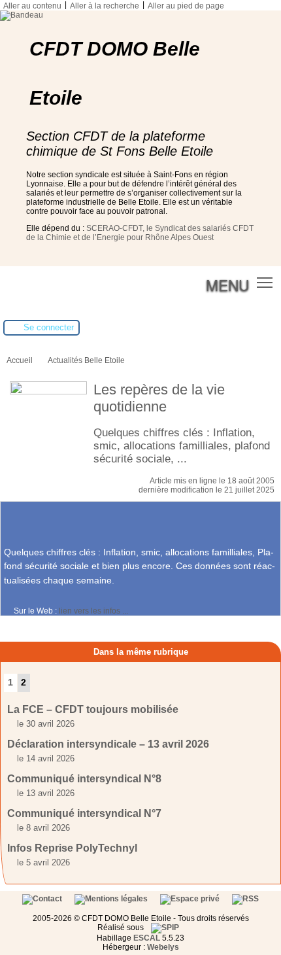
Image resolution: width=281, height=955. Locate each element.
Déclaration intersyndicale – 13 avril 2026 (108, 744)
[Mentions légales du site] (112, 898)
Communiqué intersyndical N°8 (84, 778)
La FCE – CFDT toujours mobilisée (92, 709)
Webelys (163, 947)
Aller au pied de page (186, 5)
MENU (227, 284)
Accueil (20, 360)
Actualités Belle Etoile (86, 360)
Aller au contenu (32, 5)
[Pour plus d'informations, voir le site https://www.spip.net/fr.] (165, 927)
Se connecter (49, 327)
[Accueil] (21, 15)
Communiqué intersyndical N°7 (84, 813)
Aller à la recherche (104, 5)
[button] (265, 282)
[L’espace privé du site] (191, 898)
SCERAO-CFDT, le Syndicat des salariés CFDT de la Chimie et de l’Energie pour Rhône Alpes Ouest (140, 233)
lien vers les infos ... (93, 611)
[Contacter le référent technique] (43, 898)
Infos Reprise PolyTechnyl (72, 848)
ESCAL (146, 938)
